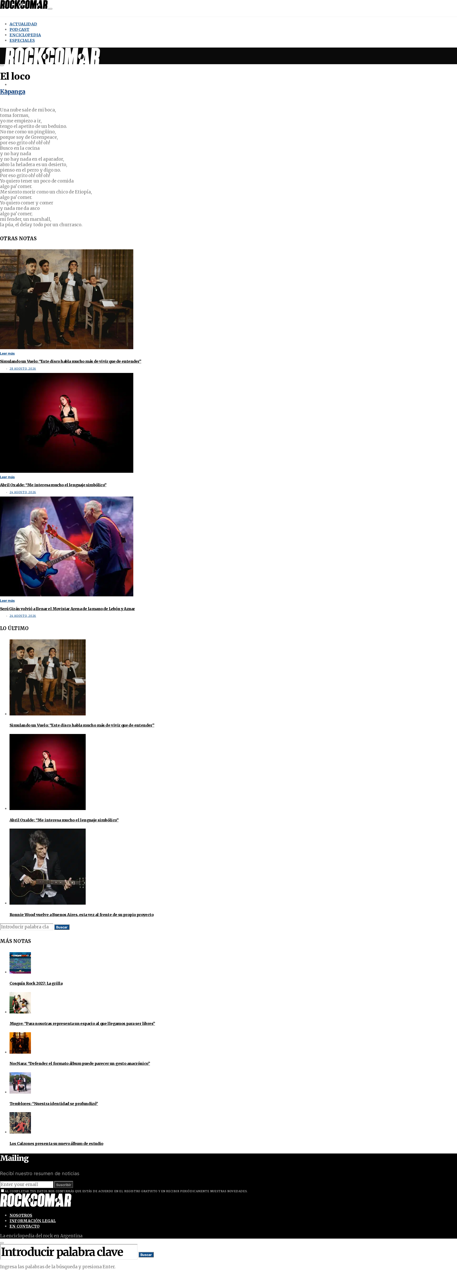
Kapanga (12, 91)
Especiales (22, 40)
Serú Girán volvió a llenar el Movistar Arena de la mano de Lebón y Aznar (67, 608)
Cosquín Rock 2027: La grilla (36, 983)
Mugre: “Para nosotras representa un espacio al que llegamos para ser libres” (82, 1023)
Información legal (33, 1220)
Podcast (19, 29)
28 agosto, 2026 (23, 368)
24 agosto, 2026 (23, 492)
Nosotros (21, 1215)
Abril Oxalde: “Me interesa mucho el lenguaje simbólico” (53, 485)
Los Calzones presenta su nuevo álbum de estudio (56, 1143)
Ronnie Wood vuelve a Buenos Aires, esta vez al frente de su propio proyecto (82, 914)
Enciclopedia (25, 35)
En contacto (25, 1226)
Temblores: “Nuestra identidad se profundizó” (54, 1103)
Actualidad (23, 24)
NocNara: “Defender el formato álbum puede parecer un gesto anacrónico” (80, 1063)
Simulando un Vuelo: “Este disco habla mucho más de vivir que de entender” (70, 361)
